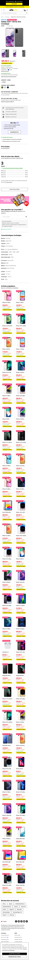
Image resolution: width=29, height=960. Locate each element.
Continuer (14, 3)
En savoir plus (14, 132)
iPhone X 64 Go (5, 419)
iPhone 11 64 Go (19, 302)
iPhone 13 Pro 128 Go (21, 325)
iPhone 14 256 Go (6, 838)
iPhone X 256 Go (20, 558)
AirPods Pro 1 (5, 652)
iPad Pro (4, 909)
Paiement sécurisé (18, 939)
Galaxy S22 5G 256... (20, 838)
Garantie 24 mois (18, 937)
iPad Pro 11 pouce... (21, 605)
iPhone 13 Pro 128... (7, 372)
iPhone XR (23, 906)
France (5, 921)
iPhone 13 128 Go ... (20, 372)
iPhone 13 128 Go (6, 302)
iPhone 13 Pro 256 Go (7, 722)
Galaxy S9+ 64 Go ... (7, 675)
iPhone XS (12, 915)
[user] (27, 10)
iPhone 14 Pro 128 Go (21, 535)
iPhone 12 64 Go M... (7, 815)
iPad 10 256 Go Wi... (6, 512)
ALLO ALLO (4, 937)
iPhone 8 (16, 906)
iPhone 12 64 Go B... (20, 745)
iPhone (4, 903)
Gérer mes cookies (5, 941)
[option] (14, 37)
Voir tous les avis (14, 189)
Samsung (7, 16)
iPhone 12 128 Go (6, 535)
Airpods (10, 903)
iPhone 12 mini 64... (20, 465)
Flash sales (19, 909)
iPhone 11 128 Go (20, 349)
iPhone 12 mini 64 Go (7, 325)
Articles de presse (5, 939)
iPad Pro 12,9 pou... (20, 628)
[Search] (26, 13)
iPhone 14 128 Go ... (20, 419)
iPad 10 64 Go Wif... (6, 862)
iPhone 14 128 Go (6, 395)
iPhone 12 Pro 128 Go (21, 442)
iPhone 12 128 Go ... (6, 628)
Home (2, 16)
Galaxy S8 (12, 909)
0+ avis (11, 25)
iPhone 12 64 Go (6, 349)
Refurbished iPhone (7, 906)
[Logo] (14, 10)
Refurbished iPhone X (20, 903)
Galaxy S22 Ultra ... (20, 675)
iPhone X (4, 915)
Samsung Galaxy (6, 912)
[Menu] (4, 10)
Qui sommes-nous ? (5, 935)
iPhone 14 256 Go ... (6, 582)
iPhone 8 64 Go (19, 768)
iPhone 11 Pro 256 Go (7, 698)
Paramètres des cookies (14, 956)
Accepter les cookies (14, 953)
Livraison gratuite (18, 941)
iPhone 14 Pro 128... (20, 512)
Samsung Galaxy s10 (17, 912)
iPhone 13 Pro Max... (21, 792)
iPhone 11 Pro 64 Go (7, 442)
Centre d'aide (17, 935)
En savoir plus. (8, 182)
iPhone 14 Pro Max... (21, 395)
